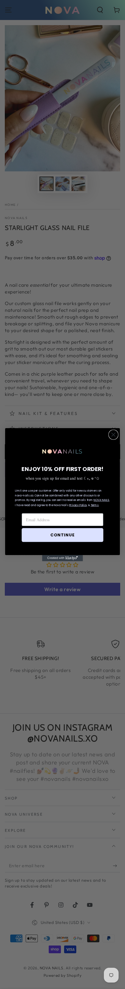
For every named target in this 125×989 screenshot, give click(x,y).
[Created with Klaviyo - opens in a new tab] (62, 558)
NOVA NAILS (101, 500)
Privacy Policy (78, 505)
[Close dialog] (113, 434)
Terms (95, 505)
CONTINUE (62, 535)
